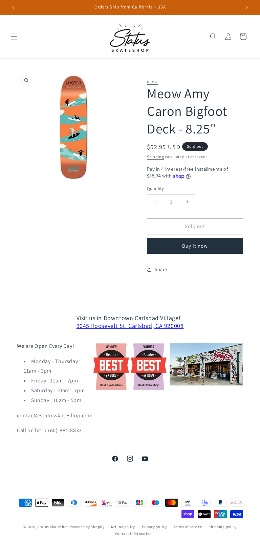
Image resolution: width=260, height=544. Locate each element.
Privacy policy (154, 526)
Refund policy (123, 526)
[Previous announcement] (13, 7)
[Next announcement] (246, 7)
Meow (152, 82)
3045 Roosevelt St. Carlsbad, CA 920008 (130, 326)
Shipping (155, 156)
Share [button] (161, 269)
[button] (14, 36)
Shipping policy (223, 526)
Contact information (133, 533)
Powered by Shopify (87, 526)
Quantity (155, 188)
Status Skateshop (53, 526)
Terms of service (187, 526)
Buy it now (195, 246)
